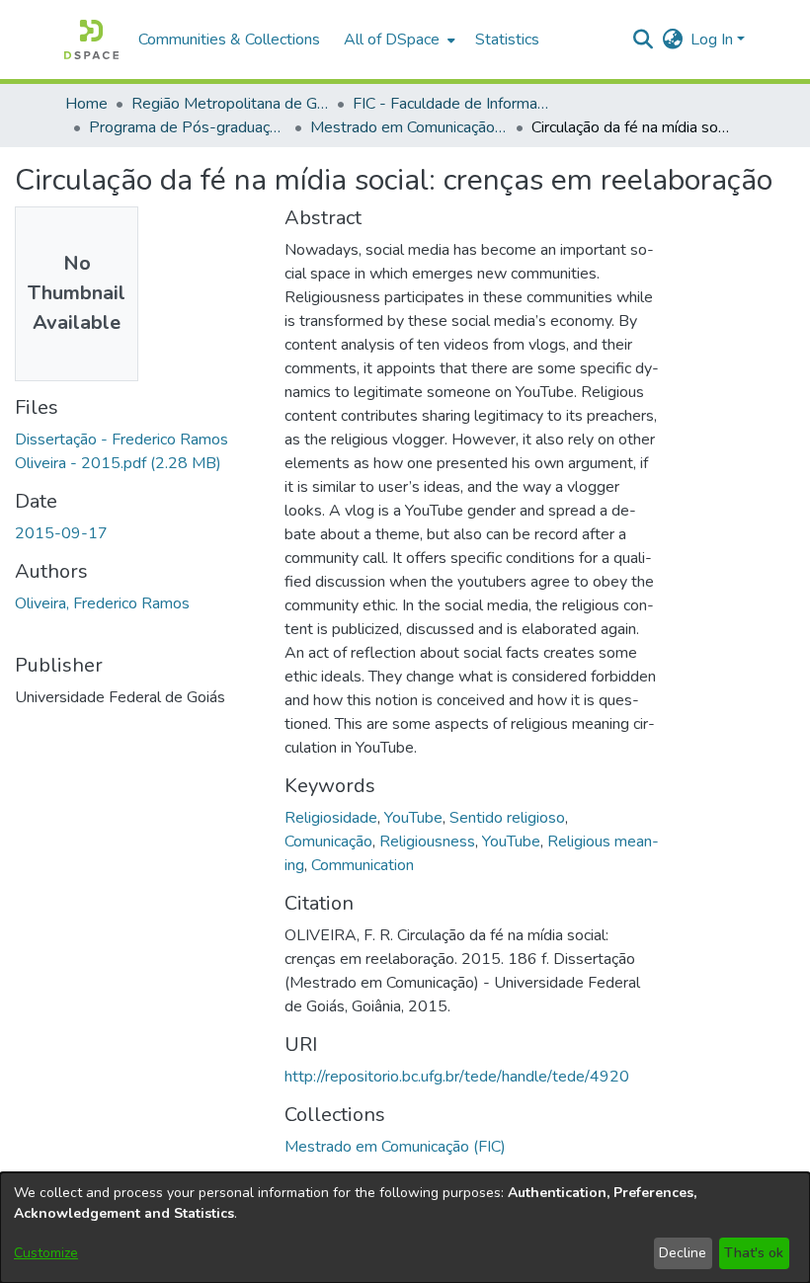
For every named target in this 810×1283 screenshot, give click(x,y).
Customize (46, 1252)
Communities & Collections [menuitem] (229, 39)
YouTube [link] (413, 818)
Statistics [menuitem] (507, 39)
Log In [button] (713, 39)
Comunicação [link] (328, 841)
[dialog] (405, 1227)
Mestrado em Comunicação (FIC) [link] (409, 127)
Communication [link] (362, 865)
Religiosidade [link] (330, 818)
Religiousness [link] (427, 841)
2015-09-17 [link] (61, 533)
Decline (682, 1252)
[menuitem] (397, 39)
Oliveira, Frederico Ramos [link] (102, 603)
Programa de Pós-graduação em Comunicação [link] (187, 127)
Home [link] (86, 104)
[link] (395, 1147)
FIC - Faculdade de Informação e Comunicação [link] (451, 104)
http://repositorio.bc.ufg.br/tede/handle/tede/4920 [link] (456, 1076)
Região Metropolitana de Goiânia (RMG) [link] (230, 104)
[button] (91, 39)
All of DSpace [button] (392, 39)
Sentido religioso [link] (507, 818)
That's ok (753, 1252)
